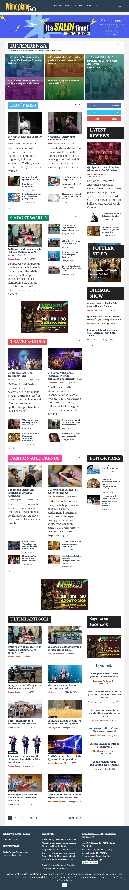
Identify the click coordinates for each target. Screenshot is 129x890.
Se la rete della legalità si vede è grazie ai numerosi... (71, 228)
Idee (89, 6)
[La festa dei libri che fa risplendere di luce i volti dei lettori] (104, 77)
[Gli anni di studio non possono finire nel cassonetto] (54, 545)
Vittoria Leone (14, 143)
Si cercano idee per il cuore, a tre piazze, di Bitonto (71, 196)
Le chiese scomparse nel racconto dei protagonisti (31, 196)
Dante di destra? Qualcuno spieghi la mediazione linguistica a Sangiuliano (31, 182)
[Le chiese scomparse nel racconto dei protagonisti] (14, 197)
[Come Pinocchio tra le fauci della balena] (93, 469)
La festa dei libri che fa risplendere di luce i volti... (71, 268)
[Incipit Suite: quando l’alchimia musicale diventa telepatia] (54, 424)
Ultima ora (13, 133)
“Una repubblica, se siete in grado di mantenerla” (31, 422)
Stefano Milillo (93, 323)
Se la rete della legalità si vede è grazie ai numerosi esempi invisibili (64, 60)
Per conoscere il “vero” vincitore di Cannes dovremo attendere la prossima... (110, 501)
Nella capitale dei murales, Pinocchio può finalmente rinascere (23, 798)
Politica (99, 6)
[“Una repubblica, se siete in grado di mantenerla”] (14, 424)
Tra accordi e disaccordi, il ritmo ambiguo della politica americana (24, 759)
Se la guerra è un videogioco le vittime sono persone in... (71, 241)
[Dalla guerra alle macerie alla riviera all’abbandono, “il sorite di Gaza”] (24, 67)
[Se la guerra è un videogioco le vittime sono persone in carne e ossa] (24, 90)
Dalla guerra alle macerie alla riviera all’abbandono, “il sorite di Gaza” (24, 60)
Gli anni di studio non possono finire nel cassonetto (71, 544)
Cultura (79, 6)
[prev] (116, 44)
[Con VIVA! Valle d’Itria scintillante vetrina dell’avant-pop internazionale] (65, 359)
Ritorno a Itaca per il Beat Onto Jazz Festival (71, 255)
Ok (64, 885)
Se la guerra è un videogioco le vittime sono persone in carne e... (23, 83)
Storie (68, 6)
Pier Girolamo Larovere (103, 751)
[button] (119, 6)
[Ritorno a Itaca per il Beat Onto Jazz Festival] (64, 90)
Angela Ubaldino (55, 763)
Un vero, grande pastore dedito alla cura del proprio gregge (104, 713)
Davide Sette (53, 143)
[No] (125, 880)
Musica (51, 369)
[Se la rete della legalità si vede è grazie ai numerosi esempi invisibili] (64, 67)
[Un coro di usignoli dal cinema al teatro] (25, 359)
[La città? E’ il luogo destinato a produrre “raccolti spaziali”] (65, 709)
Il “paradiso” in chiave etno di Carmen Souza (29, 558)
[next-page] (13, 208)
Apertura (12, 791)
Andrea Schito (14, 259)
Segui (116, 112)
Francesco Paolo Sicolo (99, 274)
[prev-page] (9, 208)
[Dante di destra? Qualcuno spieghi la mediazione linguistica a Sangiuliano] (14, 181)
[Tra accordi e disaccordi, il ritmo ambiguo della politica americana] (25, 744)
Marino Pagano (93, 310)
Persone (58, 6)
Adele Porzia (92, 67)
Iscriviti (115, 119)
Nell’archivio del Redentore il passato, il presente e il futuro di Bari (104, 695)
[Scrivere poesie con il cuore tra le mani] (25, 123)
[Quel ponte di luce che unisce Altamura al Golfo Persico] (104, 153)
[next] (119, 44)
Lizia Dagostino (54, 727)
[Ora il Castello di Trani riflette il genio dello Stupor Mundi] (65, 744)
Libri (10, 717)
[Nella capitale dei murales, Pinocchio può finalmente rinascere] (25, 783)
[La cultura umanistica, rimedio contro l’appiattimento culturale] (93, 483)
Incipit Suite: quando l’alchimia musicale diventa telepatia (71, 422)
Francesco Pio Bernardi (103, 681)
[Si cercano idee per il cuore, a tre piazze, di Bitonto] (54, 197)
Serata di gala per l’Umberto (103, 270)
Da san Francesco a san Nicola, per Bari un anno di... (110, 229)
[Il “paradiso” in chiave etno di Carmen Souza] (14, 559)
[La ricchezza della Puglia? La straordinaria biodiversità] (14, 437)
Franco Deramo (97, 720)
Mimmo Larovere (55, 692)
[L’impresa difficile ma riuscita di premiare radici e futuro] (65, 783)
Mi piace (115, 105)
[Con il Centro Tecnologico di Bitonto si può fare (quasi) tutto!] (14, 545)
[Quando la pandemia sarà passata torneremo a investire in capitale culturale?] (54, 181)
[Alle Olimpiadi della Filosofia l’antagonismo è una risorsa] (54, 559)
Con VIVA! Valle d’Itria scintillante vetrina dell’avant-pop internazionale (65, 376)
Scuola (11, 369)
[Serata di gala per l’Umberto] (104, 262)
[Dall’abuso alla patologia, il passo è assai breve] (65, 476)
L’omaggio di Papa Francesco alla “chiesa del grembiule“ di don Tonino (103, 333)
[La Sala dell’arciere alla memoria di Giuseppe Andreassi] (25, 476)
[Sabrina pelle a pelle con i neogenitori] (54, 437)
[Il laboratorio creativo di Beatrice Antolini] (93, 217)
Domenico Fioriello (97, 735)
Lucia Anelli (97, 769)
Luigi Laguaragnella (56, 496)
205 (31, 818)
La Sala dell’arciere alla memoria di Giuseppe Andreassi (21, 493)
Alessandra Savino (16, 380)
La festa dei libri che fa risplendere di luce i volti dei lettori (102, 60)
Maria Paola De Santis (96, 174)
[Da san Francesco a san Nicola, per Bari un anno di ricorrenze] (93, 231)
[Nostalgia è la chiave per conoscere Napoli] (65, 123)
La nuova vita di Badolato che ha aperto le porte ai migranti (34, 51)
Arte (10, 486)
